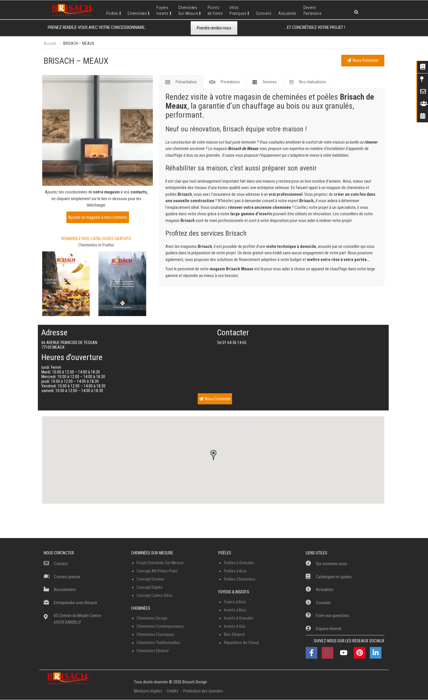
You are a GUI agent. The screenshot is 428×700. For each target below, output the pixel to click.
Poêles (112, 13)
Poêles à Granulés (239, 562)
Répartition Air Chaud (241, 642)
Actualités (287, 13)
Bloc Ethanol (234, 634)
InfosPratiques (237, 10)
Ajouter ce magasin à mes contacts (97, 217)
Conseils (263, 13)
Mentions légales (148, 691)
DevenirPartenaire (312, 10)
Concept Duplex (149, 587)
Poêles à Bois (235, 571)
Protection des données (203, 691)
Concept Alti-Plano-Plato (157, 571)
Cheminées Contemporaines (160, 626)
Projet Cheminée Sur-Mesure (160, 562)
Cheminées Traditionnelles (158, 642)
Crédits (172, 691)
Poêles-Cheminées (239, 579)
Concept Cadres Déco (155, 595)
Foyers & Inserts (233, 592)
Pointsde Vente (215, 10)
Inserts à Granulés (239, 618)
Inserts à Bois (235, 610)
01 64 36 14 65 (234, 342)
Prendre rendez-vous (214, 28)
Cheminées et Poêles (96, 245)
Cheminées (137, 13)
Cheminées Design (152, 618)
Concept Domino (151, 579)
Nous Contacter (366, 60)
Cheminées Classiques (155, 634)
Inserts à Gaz (234, 626)
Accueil (50, 43)
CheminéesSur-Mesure (188, 10)
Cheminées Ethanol (153, 650)
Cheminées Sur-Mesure (152, 553)
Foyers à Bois (235, 602)
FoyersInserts (162, 10)
